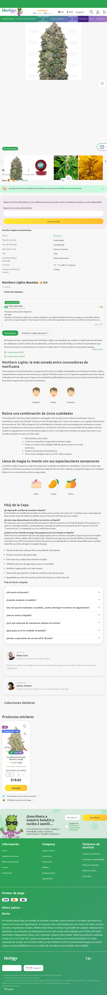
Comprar (16, 787)
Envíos (4, 850)
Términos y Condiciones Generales (74, 827)
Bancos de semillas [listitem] (72, 19)
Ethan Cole (22, 655)
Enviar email (54, 221)
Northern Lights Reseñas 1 (35, 333)
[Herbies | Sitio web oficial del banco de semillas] (15, 11)
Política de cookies (89, 870)
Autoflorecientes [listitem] (26, 19)
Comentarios (47, 862)
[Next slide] (105, 161)
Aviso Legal (86, 876)
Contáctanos (47, 856)
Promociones (7, 873)
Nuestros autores (48, 873)
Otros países (11, 907)
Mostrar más (97, 349)
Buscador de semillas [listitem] (43, 19)
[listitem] (97, 12)
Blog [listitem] (91, 19)
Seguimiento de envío (10, 856)
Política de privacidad (90, 865)
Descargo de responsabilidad (93, 859)
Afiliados (45, 867)
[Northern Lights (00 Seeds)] (53, 84)
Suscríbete (94, 817)
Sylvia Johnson (24, 685)
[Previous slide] (1, 161)
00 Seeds (57, 235)
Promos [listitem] (83, 19)
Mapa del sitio (47, 878)
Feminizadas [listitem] (8, 19)
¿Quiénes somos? (48, 850)
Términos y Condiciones (91, 854)
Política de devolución (10, 862)
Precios (5, 867)
